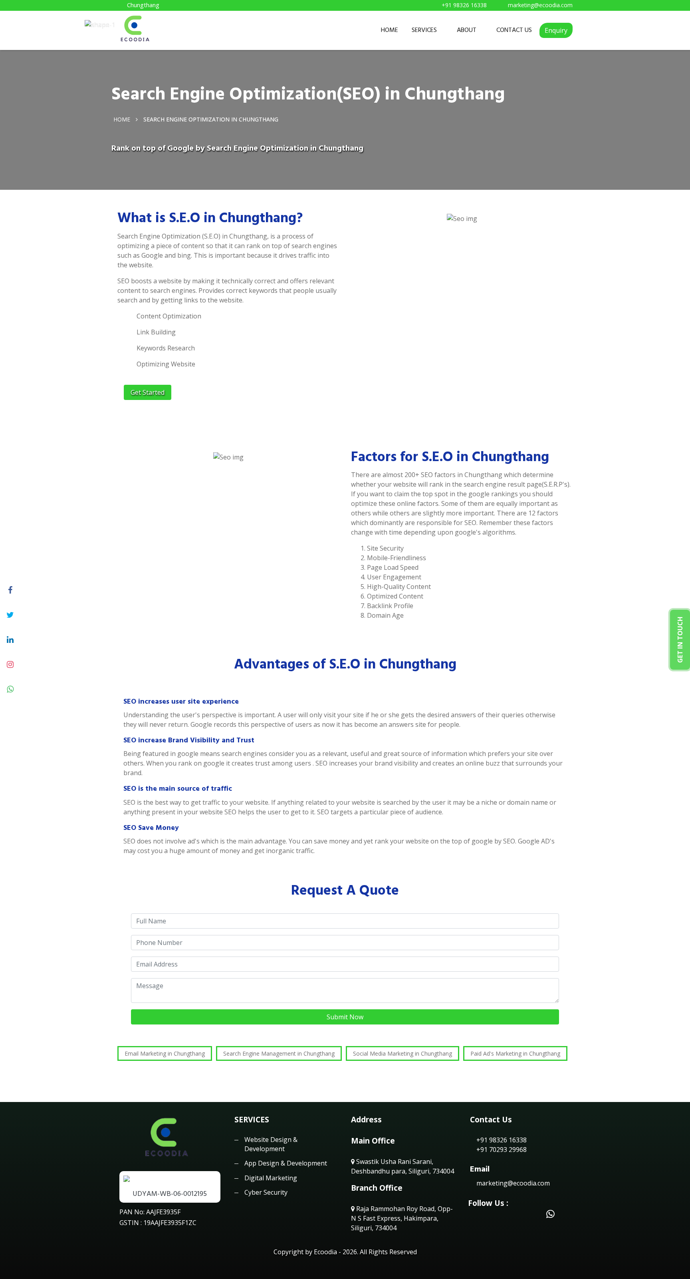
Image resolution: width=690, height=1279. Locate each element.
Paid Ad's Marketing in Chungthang (515, 1053)
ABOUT (466, 30)
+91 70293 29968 (501, 1149)
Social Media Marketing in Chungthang (402, 1053)
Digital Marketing (270, 1178)
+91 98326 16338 (501, 1140)
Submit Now (345, 1016)
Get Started (148, 392)
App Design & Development (285, 1163)
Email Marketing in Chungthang (165, 1053)
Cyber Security (266, 1192)
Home (121, 119)
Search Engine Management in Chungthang (279, 1053)
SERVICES (424, 30)
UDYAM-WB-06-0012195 (170, 1193)
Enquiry (556, 30)
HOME (389, 30)
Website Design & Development (270, 1144)
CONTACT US (514, 30)
